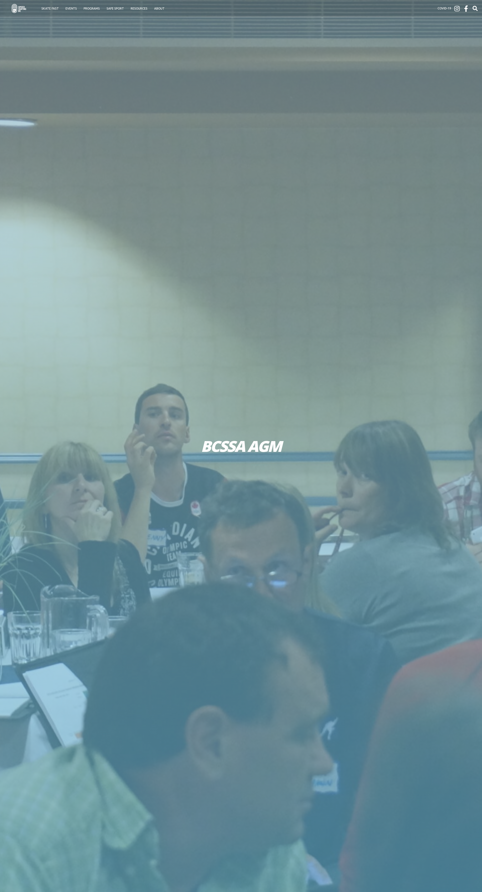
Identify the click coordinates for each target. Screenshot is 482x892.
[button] (475, 8)
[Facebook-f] (466, 8)
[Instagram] (457, 8)
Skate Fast (50, 8)
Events (71, 8)
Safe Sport (115, 8)
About (159, 8)
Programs (92, 8)
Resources (139, 8)
